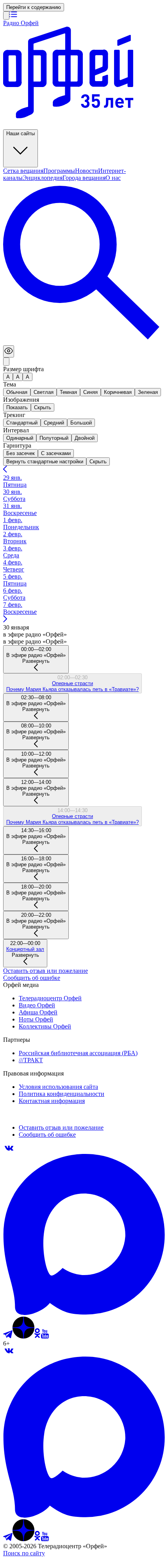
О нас (113, 177)
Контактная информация (52, 1100)
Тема (9, 384)
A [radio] (18, 377)
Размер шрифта (23, 369)
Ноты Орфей (36, 1019)
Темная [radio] (68, 392)
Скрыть (98, 461)
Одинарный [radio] (19, 438)
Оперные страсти (72, 683)
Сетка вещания (23, 170)
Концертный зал (25, 949)
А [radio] (8, 377)
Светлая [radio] (44, 392)
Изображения (21, 399)
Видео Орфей (37, 1005)
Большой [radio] (81, 423)
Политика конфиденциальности (61, 1093)
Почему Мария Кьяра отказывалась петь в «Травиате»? (72, 689)
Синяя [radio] (90, 392)
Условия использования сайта (58, 1086)
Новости (86, 170)
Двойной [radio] (85, 438)
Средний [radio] (54, 423)
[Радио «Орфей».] (6, 15)
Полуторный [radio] (53, 438)
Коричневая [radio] (118, 392)
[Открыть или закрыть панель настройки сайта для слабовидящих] (8, 351)
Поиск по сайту (24, 1553)
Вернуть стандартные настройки (44, 461)
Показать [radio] (17, 407)
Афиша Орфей (38, 1012)
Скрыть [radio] (42, 407)
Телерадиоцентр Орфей (50, 998)
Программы (59, 170)
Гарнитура (17, 445)
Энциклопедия (43, 177)
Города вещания (84, 177)
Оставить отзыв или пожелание (45, 970)
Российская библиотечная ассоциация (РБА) (78, 1053)
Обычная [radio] (16, 392)
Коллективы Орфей (45, 1026)
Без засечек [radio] (20, 453)
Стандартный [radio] (22, 423)
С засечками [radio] (56, 453)
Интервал (16, 430)
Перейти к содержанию (33, 7)
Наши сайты (20, 133)
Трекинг (14, 415)
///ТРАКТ (31, 1060)
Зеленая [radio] (148, 392)
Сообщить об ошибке (31, 977)
